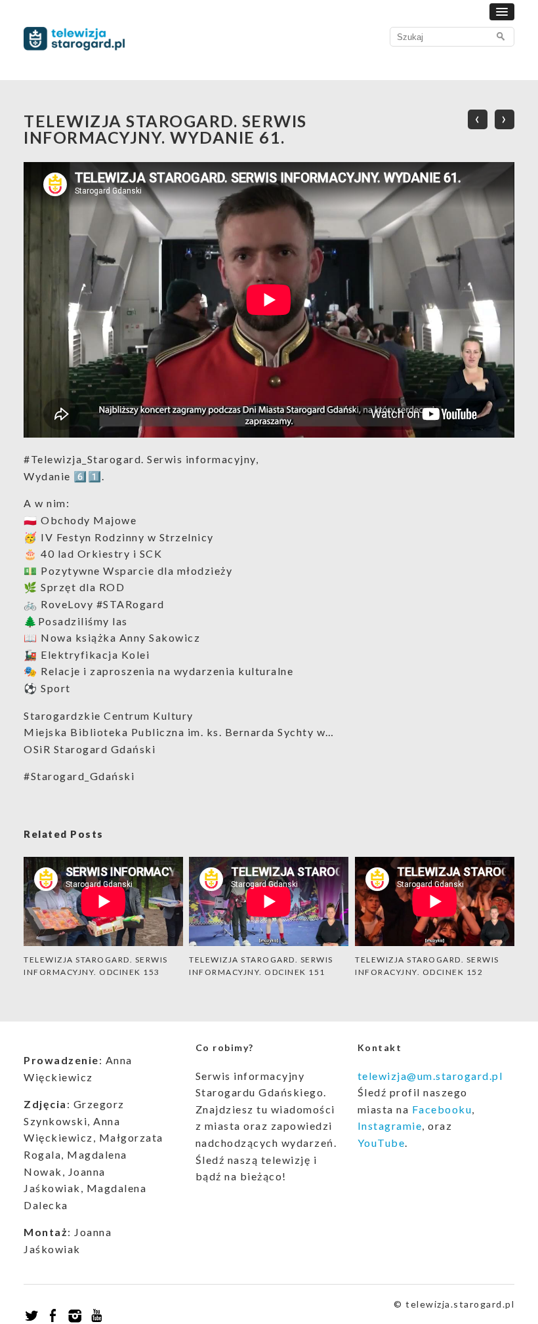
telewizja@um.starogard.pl (430, 1075)
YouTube (381, 1142)
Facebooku (442, 1109)
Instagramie (390, 1125)
